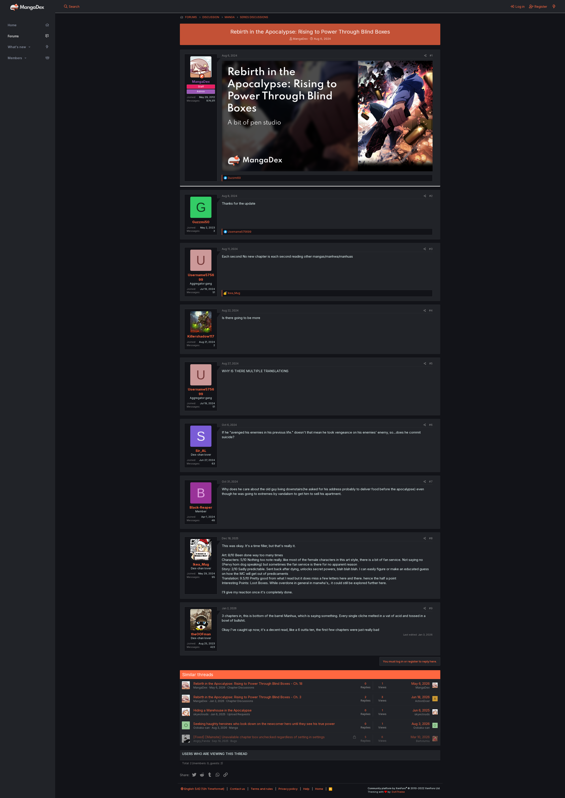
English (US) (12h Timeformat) (204, 788)
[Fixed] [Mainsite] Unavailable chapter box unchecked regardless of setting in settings (259, 737)
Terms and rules (262, 788)
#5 (431, 363)
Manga (233, 727)
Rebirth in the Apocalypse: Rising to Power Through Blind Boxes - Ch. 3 (247, 697)
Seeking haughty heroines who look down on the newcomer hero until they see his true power (264, 724)
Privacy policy (288, 788)
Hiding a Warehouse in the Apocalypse (222, 710)
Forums (13, 36)
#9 (431, 608)
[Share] (425, 55)
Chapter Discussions (240, 687)
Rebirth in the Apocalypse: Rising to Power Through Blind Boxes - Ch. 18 (247, 683)
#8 (431, 538)
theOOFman (201, 634)
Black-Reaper (201, 507)
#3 (431, 249)
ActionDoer (422, 701)
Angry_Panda (201, 741)
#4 (431, 310)
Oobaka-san (201, 727)
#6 (431, 424)
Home (12, 25)
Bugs (233, 741)
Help (306, 788)
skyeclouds (201, 714)
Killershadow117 (200, 336)
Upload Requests (238, 714)
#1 (431, 55)
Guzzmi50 (200, 222)
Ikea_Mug (201, 564)
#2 (431, 196)
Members (15, 58)
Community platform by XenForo (404, 788)
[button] (29, 47)
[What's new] (553, 6)
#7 (431, 481)
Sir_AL (201, 451)
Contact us (237, 788)
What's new (17, 47)
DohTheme (398, 791)
